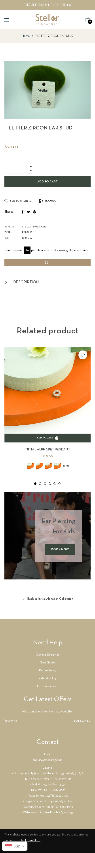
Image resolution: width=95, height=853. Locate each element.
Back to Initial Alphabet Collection (50, 598)
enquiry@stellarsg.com (47, 760)
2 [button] (40, 483)
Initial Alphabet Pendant (47, 449)
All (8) (66, 466)
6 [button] (59, 483)
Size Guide (47, 662)
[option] (47, 416)
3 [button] (45, 483)
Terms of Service (47, 686)
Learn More (32, 840)
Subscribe (82, 721)
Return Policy (47, 670)
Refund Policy (47, 678)
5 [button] (54, 483)
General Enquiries (47, 654)
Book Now (60, 549)
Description (25, 282)
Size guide (49, 201)
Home (26, 36)
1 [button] (35, 483)
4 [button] (50, 483)
